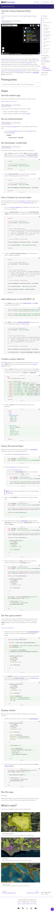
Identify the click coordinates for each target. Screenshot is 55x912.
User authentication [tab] (16, 21)
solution (28, 113)
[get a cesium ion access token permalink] (32, 197)
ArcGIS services (15, 176)
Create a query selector (46, 39)
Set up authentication (46, 25)
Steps (43, 20)
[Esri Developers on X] (27, 908)
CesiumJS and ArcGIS (7, 6)
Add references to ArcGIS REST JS (47, 35)
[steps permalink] (9, 91)
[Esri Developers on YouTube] (35, 908)
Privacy (19, 902)
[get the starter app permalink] (21, 95)
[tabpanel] (20, 39)
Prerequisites (45, 18)
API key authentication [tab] (6, 21)
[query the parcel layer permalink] (24, 446)
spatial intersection (34, 678)
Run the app (46, 51)
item (21, 470)
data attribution (12, 467)
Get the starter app (47, 22)
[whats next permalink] (18, 805)
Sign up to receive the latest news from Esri (27, 904)
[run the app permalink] (14, 792)
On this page (44, 16)
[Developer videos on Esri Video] (31, 908)
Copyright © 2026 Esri (23, 900)
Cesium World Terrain (28, 203)
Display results (46, 48)
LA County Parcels (14, 71)
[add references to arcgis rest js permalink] (36, 299)
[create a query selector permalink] (26, 359)
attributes (37, 371)
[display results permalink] (16, 710)
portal (16, 59)
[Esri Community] (18, 908)
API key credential (12, 127)
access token (21, 155)
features (29, 16)
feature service (5, 59)
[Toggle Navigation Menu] (52, 909)
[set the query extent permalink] (23, 615)
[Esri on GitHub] (22, 908)
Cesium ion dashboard (15, 207)
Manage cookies (25, 902)
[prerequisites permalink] (18, 79)
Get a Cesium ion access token (47, 32)
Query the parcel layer (47, 42)
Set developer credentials (46, 28)
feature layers (8, 362)
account (31, 84)
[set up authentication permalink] (24, 119)
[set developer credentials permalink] (28, 143)
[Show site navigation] (52, 2)
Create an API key (13, 131)
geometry (29, 63)
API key (30, 131)
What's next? (45, 53)
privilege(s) (12, 133)
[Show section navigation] (52, 6)
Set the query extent (46, 45)
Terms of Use (33, 902)
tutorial (24, 112)
